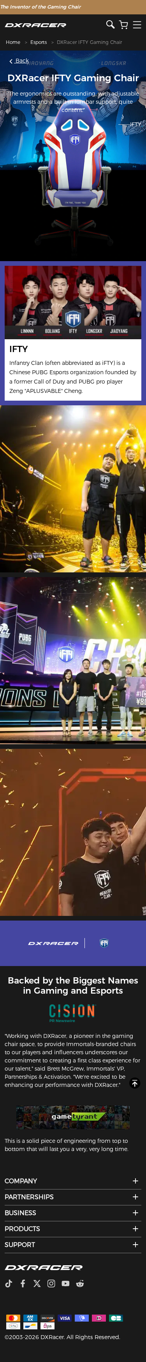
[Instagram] (54, 1284)
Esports (38, 42)
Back (21, 60)
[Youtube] (69, 1284)
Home (13, 42)
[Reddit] (83, 1284)
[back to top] (134, 1084)
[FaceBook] (26, 1284)
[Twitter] (40, 1284)
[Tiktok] (12, 1284)
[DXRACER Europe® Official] (55, 25)
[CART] (123, 25)
